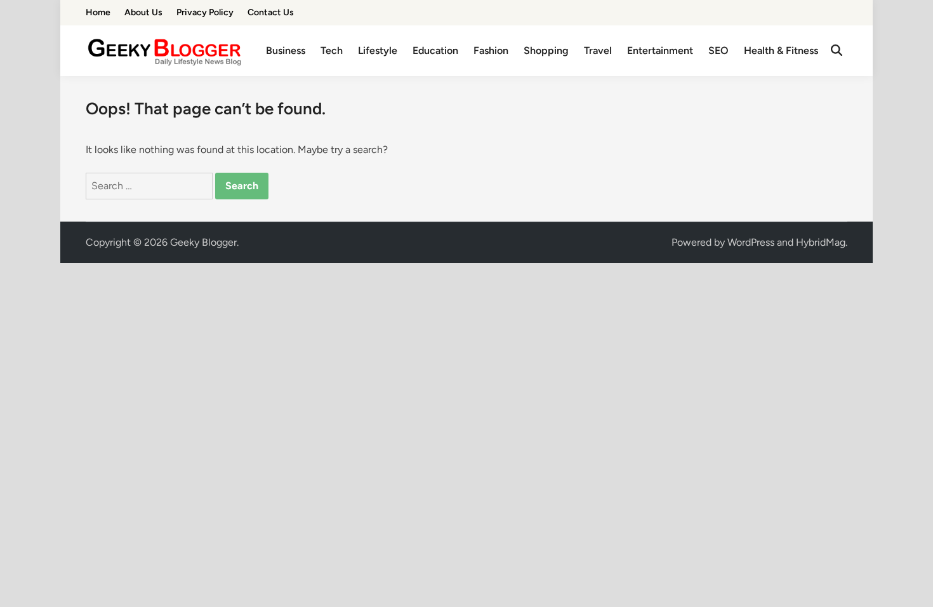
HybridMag (820, 242)
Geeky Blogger (203, 242)
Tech (332, 50)
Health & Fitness (781, 50)
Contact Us (271, 12)
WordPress (750, 242)
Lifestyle (377, 50)
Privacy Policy (205, 12)
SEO (718, 50)
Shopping (546, 50)
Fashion (490, 50)
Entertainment (660, 50)
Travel (598, 50)
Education (435, 50)
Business (285, 50)
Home (98, 12)
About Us (143, 12)
